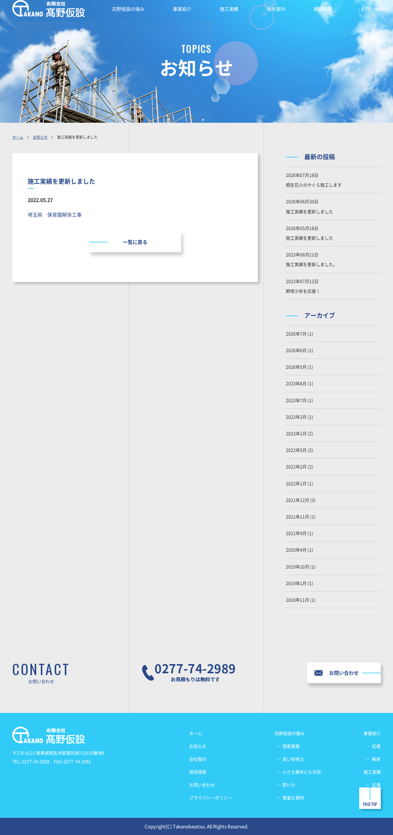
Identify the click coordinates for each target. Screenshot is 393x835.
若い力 (288, 785)
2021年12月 (297, 500)
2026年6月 (296, 350)
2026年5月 (296, 367)
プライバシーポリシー (210, 797)
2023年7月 (296, 400)
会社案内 (276, 9)
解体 (376, 759)
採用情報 (323, 9)
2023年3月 (296, 417)
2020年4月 (296, 550)
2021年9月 (296, 533)
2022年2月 (296, 466)
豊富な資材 (293, 797)
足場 (376, 746)
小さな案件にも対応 (301, 772)
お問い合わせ (374, 9)
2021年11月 (297, 516)
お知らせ (40, 137)
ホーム (17, 137)
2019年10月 (297, 566)
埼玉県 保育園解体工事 (55, 214)
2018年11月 (297, 600)
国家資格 (291, 746)
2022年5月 (296, 450)
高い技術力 (293, 759)
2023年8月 (296, 383)
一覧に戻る (135, 241)
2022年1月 (296, 483)
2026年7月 (296, 334)
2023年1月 (296, 433)
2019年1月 (296, 583)
